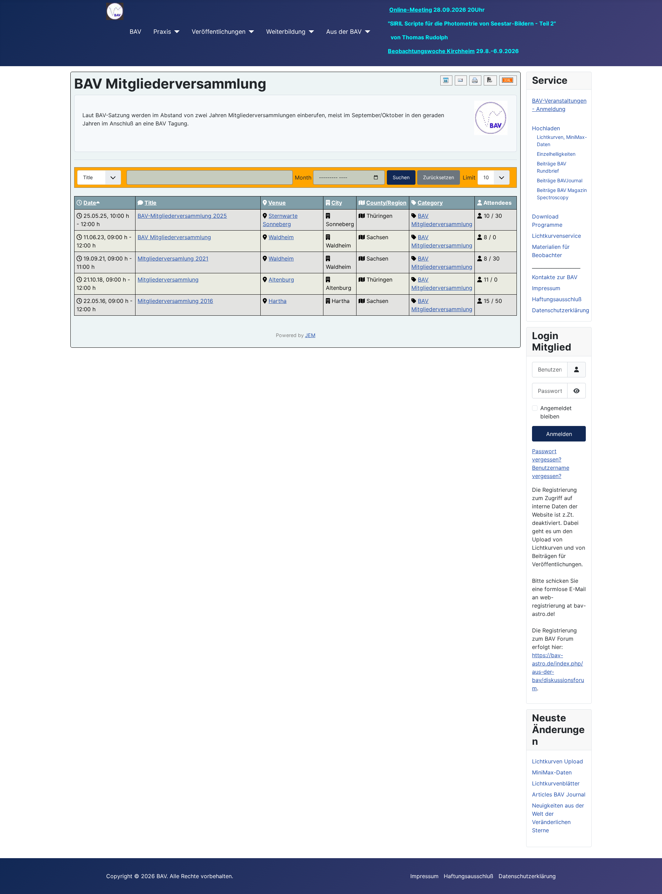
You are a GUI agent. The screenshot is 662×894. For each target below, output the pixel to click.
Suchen (401, 177)
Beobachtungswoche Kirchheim (431, 51)
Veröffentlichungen (218, 31)
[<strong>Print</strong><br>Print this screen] (475, 80)
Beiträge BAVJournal (559, 180)
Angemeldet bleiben (556, 412)
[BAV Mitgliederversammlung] (491, 118)
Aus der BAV (344, 31)
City (336, 202)
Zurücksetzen (438, 177)
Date (89, 202)
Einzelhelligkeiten (556, 154)
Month (303, 177)
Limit (469, 177)
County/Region (386, 202)
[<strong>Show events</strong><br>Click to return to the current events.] (446, 80)
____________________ (556, 266)
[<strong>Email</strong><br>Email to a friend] (461, 80)
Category (430, 202)
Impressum (546, 288)
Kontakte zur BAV (555, 277)
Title (150, 202)
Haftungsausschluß (557, 299)
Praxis (162, 31)
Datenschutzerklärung (560, 310)
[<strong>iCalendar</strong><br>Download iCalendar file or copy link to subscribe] (508, 80)
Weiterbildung (285, 31)
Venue (277, 202)
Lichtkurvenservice (556, 235)
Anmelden (559, 433)
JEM (310, 335)
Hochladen (546, 128)
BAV (135, 31)
